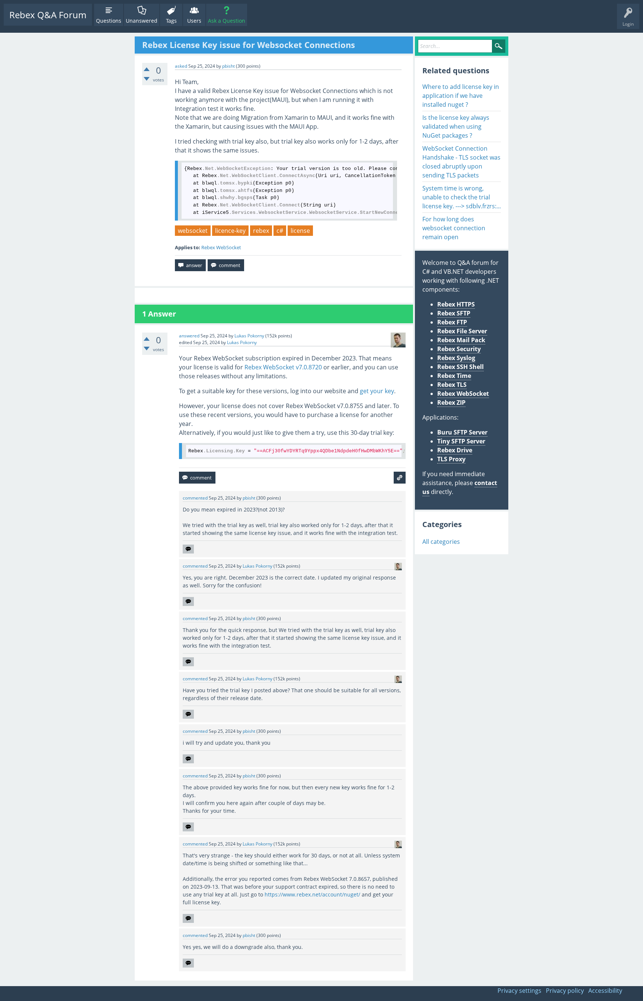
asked (181, 66)
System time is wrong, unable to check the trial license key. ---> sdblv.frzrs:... (461, 197)
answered (189, 336)
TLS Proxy (451, 459)
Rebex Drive (454, 450)
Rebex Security (459, 349)
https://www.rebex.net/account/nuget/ (312, 894)
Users (194, 20)
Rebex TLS (452, 385)
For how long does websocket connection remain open (453, 228)
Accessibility (605, 990)
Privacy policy (565, 990)
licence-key (230, 231)
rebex (261, 231)
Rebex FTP (452, 322)
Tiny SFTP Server (461, 441)
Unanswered (141, 20)
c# (279, 231)
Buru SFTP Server (462, 432)
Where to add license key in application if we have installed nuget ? (460, 96)
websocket (193, 231)
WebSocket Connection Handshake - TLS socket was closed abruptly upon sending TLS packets (461, 161)
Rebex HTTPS (456, 304)
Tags (171, 20)
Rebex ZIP (451, 402)
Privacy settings (519, 990)
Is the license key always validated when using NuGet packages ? (455, 126)
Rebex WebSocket (221, 247)
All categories (441, 542)
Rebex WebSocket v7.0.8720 (283, 367)
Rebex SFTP (453, 313)
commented (195, 498)
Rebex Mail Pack (461, 340)
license (300, 231)
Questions (108, 20)
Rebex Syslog (456, 358)
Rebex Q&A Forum (47, 15)
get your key (377, 391)
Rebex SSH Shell (460, 367)
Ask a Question (226, 20)
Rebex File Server (462, 331)
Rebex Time (454, 376)
